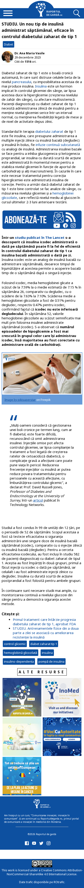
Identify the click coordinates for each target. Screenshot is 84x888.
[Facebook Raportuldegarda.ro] (27, 844)
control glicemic (15, 644)
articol (38, 500)
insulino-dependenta (19, 661)
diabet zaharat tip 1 (43, 644)
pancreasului (21, 82)
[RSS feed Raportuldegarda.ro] (27, 853)
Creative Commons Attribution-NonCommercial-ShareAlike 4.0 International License (45, 872)
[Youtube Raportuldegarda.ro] (35, 844)
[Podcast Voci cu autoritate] (62, 737)
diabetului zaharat (49, 131)
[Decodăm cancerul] (62, 697)
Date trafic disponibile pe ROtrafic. (42, 882)
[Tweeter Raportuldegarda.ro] (42, 844)
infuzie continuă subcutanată (58, 145)
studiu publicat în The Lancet (39, 237)
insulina (47, 653)
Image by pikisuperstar (20, 400)
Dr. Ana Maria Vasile (29, 53)
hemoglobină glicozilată (20, 653)
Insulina (41, 86)
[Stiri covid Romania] (22, 697)
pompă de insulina (51, 661)
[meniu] (8, 13)
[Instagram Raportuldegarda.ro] (49, 844)
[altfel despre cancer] (22, 737)
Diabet (8, 44)
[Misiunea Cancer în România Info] (22, 776)
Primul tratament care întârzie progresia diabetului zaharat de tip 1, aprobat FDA (44, 621)
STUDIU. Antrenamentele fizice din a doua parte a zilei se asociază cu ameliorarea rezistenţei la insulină (46, 632)
